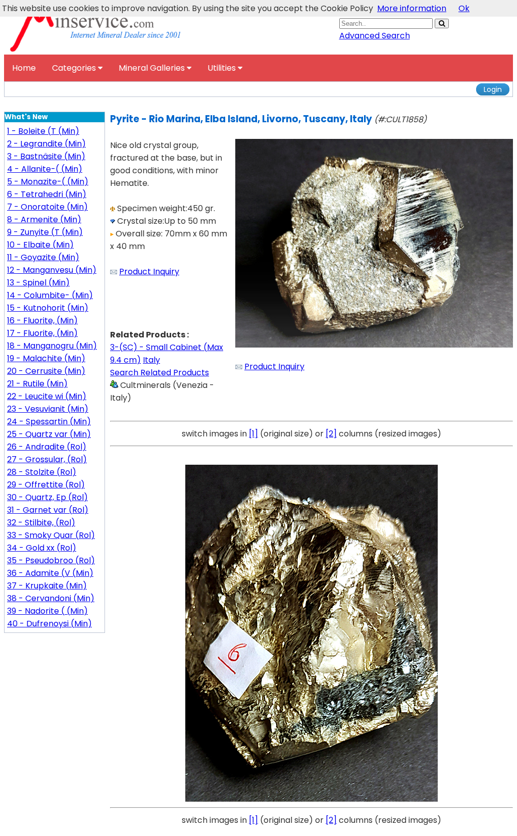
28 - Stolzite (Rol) (41, 472)
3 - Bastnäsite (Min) (46, 156)
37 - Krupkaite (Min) (47, 586)
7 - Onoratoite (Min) (47, 207)
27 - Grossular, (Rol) (47, 459)
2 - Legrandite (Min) (46, 144)
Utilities (223, 68)
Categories (75, 68)
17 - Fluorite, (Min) (42, 333)
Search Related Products (159, 372)
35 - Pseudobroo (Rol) (51, 560)
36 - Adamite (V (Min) (50, 573)
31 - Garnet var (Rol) (47, 510)
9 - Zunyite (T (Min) (45, 232)
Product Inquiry (149, 271)
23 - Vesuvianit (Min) (47, 409)
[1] (253, 433)
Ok (464, 8)
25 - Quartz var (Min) (49, 434)
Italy (151, 360)
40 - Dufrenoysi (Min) (49, 623)
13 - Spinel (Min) (38, 282)
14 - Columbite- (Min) (50, 295)
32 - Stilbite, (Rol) (41, 522)
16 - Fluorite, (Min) (42, 320)
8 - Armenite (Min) (44, 219)
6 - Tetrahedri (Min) (46, 194)
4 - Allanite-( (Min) (44, 169)
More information (411, 8)
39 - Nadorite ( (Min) (47, 611)
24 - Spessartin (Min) (49, 421)
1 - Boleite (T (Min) (43, 131)
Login (493, 89)
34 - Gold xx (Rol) (41, 548)
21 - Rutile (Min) (37, 383)
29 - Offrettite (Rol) (46, 484)
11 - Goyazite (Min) (43, 257)
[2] (331, 433)
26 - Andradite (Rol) (46, 447)
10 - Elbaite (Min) (40, 245)
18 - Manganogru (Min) (52, 346)
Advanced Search (374, 35)
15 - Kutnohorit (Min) (47, 308)
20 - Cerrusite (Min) (46, 371)
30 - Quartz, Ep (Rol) (47, 497)
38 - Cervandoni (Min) (50, 598)
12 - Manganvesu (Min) (51, 270)
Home (24, 68)
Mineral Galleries (153, 68)
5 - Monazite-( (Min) (47, 181)
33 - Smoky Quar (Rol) (51, 535)
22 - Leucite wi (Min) (46, 396)
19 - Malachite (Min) (46, 358)
